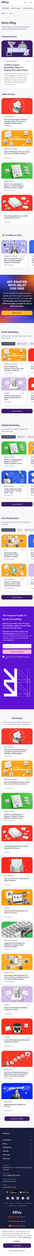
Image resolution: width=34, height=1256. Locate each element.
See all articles (17, 411)
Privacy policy (12, 1205)
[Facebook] (7, 1198)
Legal (11, 1203)
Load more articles (17, 1118)
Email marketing (15, 8)
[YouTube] (28, 1198)
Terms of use (18, 1203)
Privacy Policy (19, 656)
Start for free (17, 313)
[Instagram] (12, 1198)
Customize (17, 1241)
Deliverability (23, 343)
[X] (23, 1198)
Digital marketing (28, 8)
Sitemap (6, 1203)
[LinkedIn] (18, 1198)
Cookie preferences (22, 1205)
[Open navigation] (31, 2)
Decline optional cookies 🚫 (17, 1250)
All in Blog (5, 8)
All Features (7, 1147)
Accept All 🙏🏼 (17, 1245)
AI (20, 530)
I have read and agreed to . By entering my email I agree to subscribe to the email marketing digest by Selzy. (17, 657)
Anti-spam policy (27, 1203)
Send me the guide (17, 652)
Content (22, 436)
